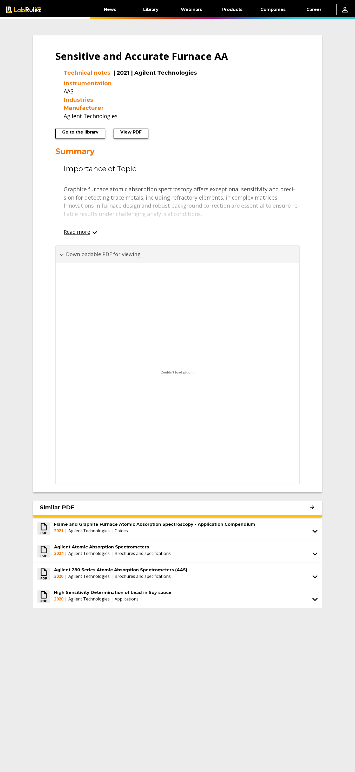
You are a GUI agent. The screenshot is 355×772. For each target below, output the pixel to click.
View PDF (131, 132)
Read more (77, 231)
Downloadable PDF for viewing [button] (103, 254)
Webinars (191, 9)
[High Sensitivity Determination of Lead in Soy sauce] (43, 597)
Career (313, 9)
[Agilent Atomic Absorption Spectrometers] (43, 551)
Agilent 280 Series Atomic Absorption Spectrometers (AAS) (120, 569)
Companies (273, 9)
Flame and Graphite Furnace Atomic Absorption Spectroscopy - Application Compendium (154, 524)
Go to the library (80, 132)
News (110, 9)
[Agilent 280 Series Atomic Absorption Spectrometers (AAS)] (43, 574)
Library (151, 9)
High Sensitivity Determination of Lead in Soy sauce (113, 592)
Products (232, 9)
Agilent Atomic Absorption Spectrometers (101, 547)
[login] (345, 9)
